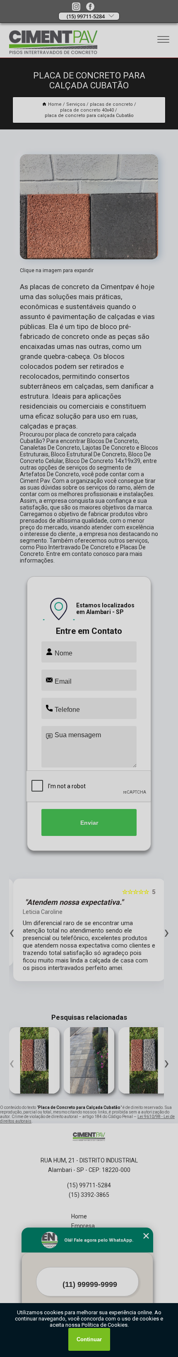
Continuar (89, 1339)
